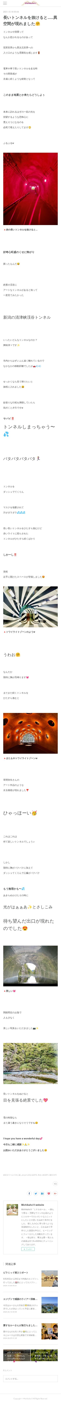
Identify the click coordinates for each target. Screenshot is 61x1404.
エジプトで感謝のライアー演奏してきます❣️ (26, 1298)
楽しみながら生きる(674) (28, 1175)
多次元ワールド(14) (10, 1175)
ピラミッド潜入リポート (15, 1272)
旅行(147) (53, 1175)
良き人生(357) (43, 1175)
